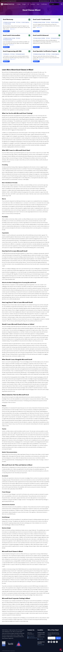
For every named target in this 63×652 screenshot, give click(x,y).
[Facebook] (54, 642)
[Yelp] (49, 642)
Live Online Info (41, 644)
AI (28, 4)
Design (24, 4)
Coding (18, 4)
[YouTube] (51, 642)
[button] (60, 649)
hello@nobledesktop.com (32, 637)
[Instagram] (57, 642)
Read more (12, 29)
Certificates (44, 4)
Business (33, 4)
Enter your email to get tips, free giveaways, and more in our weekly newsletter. (53, 634)
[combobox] (54, 4)
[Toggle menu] (61, 4)
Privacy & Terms (12, 650)
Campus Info (41, 639)
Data (38, 4)
